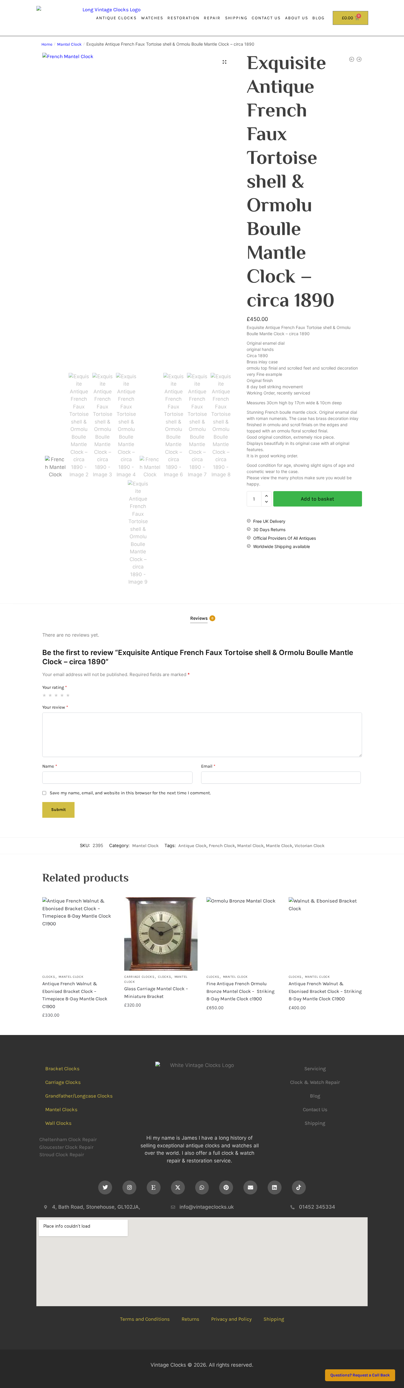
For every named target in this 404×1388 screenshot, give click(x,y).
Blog (318, 17)
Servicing (315, 1068)
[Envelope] (250, 1187)
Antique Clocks (116, 17)
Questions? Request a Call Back (360, 1375)
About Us (296, 17)
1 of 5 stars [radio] (44, 695)
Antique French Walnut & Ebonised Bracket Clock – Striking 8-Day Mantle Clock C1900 (325, 991)
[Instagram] (129, 1187)
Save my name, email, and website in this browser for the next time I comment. (130, 793)
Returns (190, 1319)
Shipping (236, 17)
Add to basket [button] (78, 1027)
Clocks (48, 977)
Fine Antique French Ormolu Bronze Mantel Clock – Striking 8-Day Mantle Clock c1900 (240, 991)
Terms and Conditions (145, 1319)
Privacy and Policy (231, 1319)
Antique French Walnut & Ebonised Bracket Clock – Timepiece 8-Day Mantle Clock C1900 (74, 995)
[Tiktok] (299, 1187)
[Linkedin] (275, 1187)
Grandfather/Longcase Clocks (79, 1096)
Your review (55, 707)
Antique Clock (192, 845)
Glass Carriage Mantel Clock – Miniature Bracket (156, 992)
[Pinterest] (226, 1187)
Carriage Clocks (139, 977)
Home (46, 44)
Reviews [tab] (199, 618)
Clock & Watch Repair (315, 1082)
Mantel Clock (69, 44)
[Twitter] (105, 1187)
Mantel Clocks (61, 1109)
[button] (224, 62)
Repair (212, 17)
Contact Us (266, 17)
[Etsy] (154, 1187)
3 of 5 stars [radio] (56, 695)
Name (49, 766)
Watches (152, 17)
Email (208, 766)
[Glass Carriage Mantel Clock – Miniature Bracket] (161, 934)
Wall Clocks (58, 1123)
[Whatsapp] (202, 1187)
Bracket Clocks (62, 1068)
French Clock (222, 845)
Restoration (183, 17)
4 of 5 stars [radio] (62, 695)
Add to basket (317, 499)
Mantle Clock (279, 845)
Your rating (54, 687)
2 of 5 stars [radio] (50, 695)
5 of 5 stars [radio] (68, 695)
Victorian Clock (309, 845)
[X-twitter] (178, 1187)
